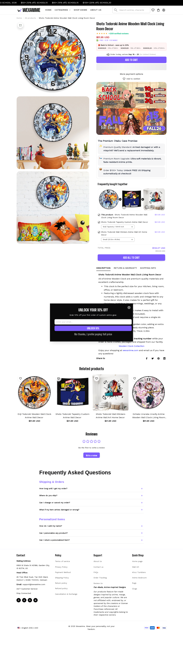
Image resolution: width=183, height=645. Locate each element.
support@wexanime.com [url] (34, 584)
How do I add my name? (50, 526)
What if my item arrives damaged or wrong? (59, 510)
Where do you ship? (48, 495)
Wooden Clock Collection (131, 346)
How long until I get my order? (53, 488)
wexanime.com (130, 350)
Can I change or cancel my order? (54, 502)
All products (30, 18)
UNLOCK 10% (93, 328)
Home (19, 18)
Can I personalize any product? (53, 533)
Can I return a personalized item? (54, 540)
